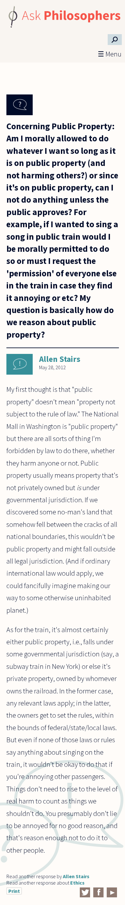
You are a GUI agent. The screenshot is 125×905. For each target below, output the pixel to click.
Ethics (77, 882)
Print (14, 891)
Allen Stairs (59, 359)
